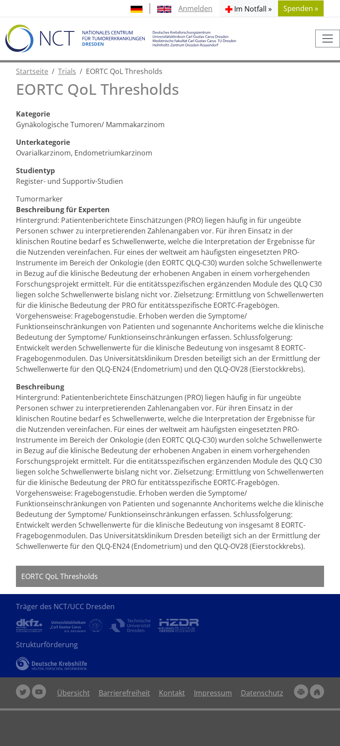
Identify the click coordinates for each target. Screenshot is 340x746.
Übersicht (73, 693)
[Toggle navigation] (327, 38)
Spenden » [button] (300, 8)
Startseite (32, 71)
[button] (249, 8)
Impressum (213, 693)
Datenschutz (262, 693)
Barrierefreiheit (124, 693)
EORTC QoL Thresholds (59, 576)
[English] (164, 8)
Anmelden (195, 8)
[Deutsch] (137, 8)
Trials (67, 71)
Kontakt (172, 693)
